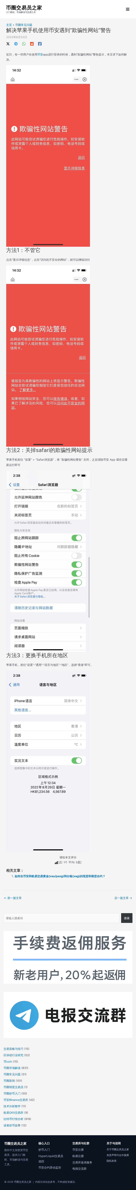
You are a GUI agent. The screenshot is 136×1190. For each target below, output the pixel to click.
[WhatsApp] (24, 44)
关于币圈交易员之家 (118, 1149)
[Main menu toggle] (128, 9)
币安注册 (78, 1149)
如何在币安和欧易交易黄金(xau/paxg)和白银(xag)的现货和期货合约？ (60, 876)
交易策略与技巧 (13, 1049)
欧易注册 (78, 1156)
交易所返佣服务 (82, 1162)
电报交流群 (79, 1168)
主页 (9, 25)
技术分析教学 (12, 1106)
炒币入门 (44, 1149)
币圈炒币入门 (12, 1093)
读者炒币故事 (12, 1125)
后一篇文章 (123, 898)
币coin (8, 1061)
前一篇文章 (13, 898)
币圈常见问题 (23, 25)
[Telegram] (16, 44)
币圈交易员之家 (24, 8)
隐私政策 (112, 1160)
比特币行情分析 (13, 1119)
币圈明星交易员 (13, 1087)
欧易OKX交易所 (13, 1112)
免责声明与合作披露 (118, 1155)
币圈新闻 (9, 1080)
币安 (40, 54)
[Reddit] (32, 44)
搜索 (127, 918)
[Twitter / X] (8, 44)
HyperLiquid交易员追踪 (50, 1158)
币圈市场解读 (12, 1068)
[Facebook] (40, 44)
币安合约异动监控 (49, 1167)
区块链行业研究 (13, 1055)
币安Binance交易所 (16, 1100)
